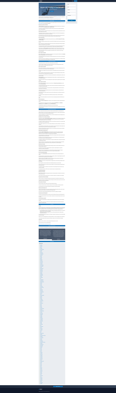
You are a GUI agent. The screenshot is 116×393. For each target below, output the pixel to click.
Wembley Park (41, 344)
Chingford (41, 355)
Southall (41, 362)
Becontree (41, 354)
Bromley (41, 276)
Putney (41, 288)
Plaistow (41, 298)
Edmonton (41, 346)
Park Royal (41, 324)
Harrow (41, 364)
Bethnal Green (41, 268)
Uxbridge (41, 383)
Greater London (42, 287)
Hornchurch (41, 375)
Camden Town (41, 279)
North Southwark (42, 249)
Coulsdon (41, 353)
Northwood (41, 382)
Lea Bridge (41, 299)
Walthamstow (41, 326)
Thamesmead (41, 337)
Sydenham (41, 269)
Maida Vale (41, 289)
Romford (41, 373)
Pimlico (41, 251)
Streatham (41, 260)
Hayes (41, 374)
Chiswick (41, 315)
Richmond (41, 328)
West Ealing (41, 345)
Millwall (41, 258)
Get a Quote (52, 11)
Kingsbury (41, 343)
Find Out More (51, 204)
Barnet (41, 366)
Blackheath (41, 270)
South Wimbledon (42, 295)
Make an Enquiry (58, 386)
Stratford (41, 296)
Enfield (41, 365)
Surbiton (41, 347)
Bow (40, 278)
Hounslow (41, 356)
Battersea (41, 259)
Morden (41, 306)
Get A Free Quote (52, 241)
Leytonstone (41, 318)
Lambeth (41, 248)
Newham (41, 307)
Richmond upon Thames (43, 335)
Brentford (41, 334)
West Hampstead (42, 308)
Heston (41, 363)
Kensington (41, 277)
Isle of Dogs (41, 261)
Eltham (41, 305)
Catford (41, 267)
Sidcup (41, 327)
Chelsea (41, 257)
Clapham (41, 250)
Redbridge (41, 336)
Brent (40, 325)
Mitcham (41, 297)
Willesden (41, 317)
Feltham (41, 372)
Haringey (41, 316)
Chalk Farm (41, 286)
